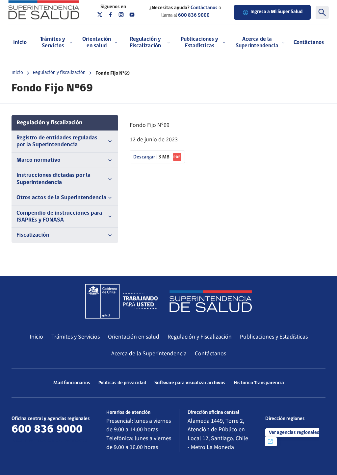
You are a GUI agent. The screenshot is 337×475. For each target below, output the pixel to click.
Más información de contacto (49, 440)
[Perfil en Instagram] (121, 15)
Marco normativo (38, 160)
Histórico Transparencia (259, 383)
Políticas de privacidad (122, 383)
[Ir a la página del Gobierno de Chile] (121, 301)
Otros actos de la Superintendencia (61, 198)
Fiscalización (32, 235)
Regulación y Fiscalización (200, 337)
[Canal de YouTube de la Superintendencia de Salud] (132, 15)
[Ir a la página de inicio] (43, 10)
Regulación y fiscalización (59, 72)
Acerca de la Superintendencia (149, 353)
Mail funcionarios (71, 383)
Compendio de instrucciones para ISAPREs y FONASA (59, 216)
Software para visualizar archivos (189, 383)
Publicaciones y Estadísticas (274, 337)
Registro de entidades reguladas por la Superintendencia (56, 141)
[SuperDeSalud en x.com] (100, 15)
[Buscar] (322, 12)
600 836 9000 (194, 15)
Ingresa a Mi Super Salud (276, 12)
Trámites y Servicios (75, 337)
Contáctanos (309, 42)
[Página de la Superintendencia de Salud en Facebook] (111, 15)
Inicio (20, 42)
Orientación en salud (133, 337)
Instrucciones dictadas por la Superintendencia (53, 179)
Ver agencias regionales (294, 432)
